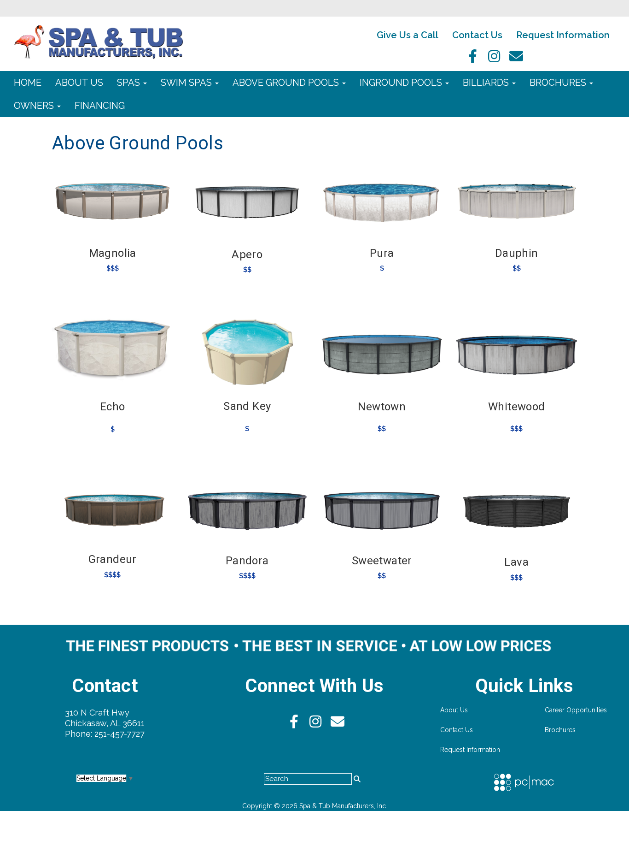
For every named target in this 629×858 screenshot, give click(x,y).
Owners (35, 105)
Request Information (563, 35)
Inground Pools (402, 82)
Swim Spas (187, 82)
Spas (129, 82)
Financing (100, 105)
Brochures (559, 82)
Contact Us (477, 35)
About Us (79, 82)
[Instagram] (493, 59)
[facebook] (470, 59)
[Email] (516, 59)
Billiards (487, 82)
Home (27, 82)
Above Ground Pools (287, 82)
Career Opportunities (576, 710)
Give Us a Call (407, 35)
